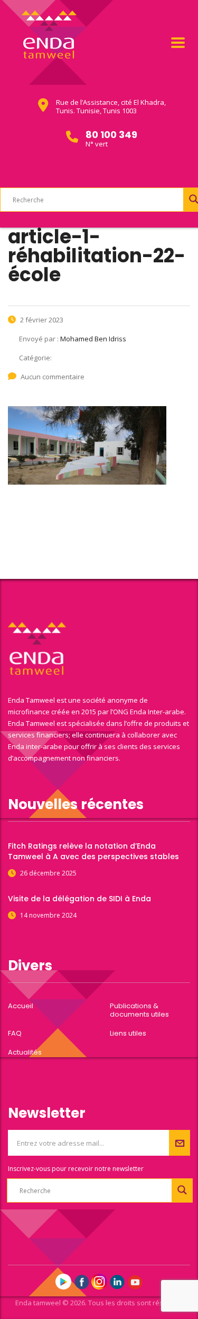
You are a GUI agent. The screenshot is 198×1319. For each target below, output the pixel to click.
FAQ (15, 1033)
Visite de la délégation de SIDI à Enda (79, 898)
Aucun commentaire (52, 376)
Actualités (25, 1052)
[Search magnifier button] (182, 1190)
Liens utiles (128, 1033)
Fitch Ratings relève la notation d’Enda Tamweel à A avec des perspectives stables (93, 851)
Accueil (20, 1006)
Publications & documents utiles (139, 1010)
